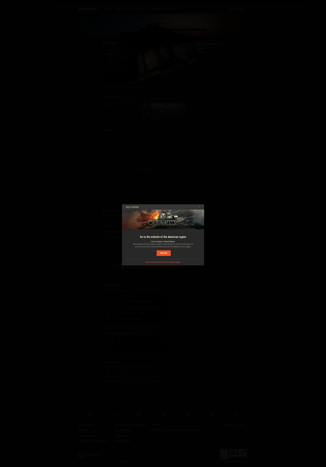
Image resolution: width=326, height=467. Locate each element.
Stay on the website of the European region (163, 262)
